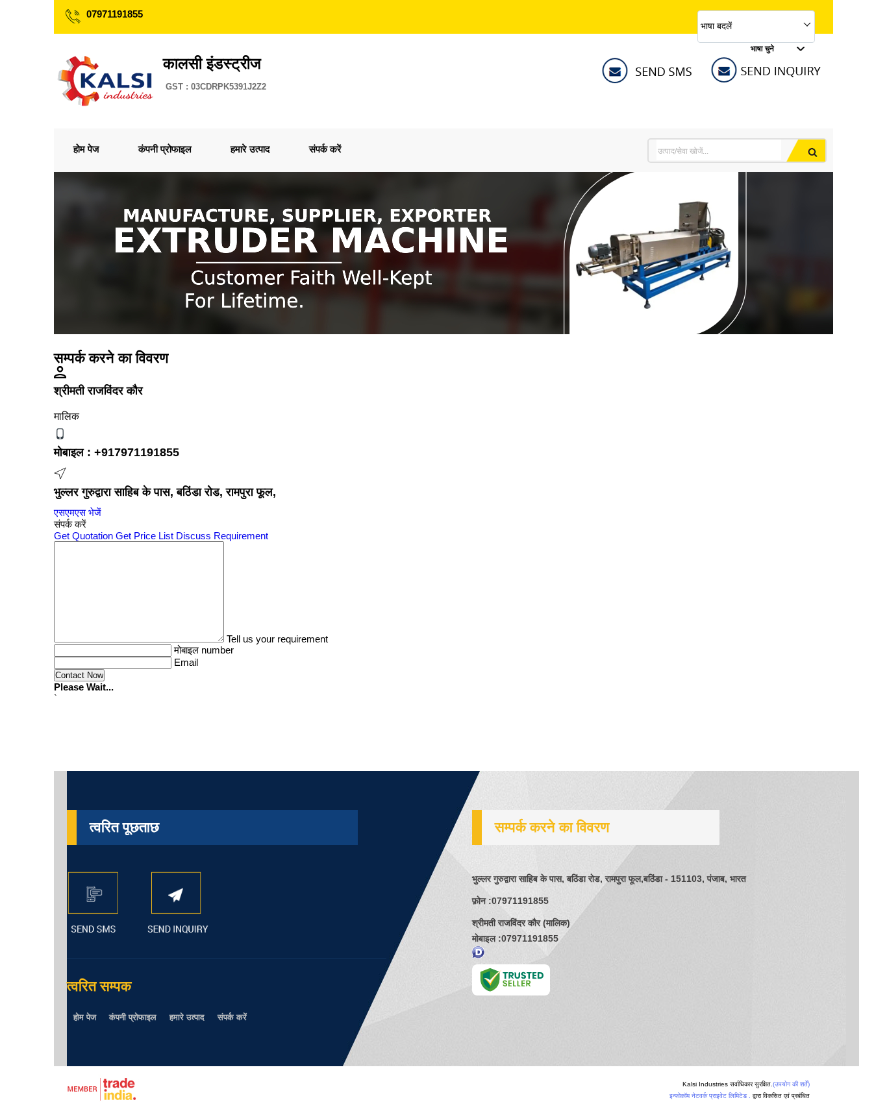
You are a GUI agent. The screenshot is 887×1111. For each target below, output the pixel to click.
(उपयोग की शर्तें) (791, 1084)
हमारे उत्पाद (250, 148)
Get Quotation (83, 535)
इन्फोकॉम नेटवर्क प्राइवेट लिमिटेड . (710, 1095)
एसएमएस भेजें (77, 512)
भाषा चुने (762, 48)
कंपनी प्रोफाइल (165, 148)
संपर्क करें (325, 148)
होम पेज (86, 148)
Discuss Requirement (222, 535)
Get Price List (144, 535)
